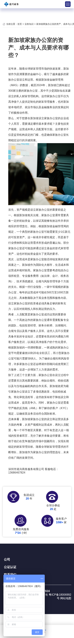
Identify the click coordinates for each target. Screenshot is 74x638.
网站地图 (65, 598)
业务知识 (29, 24)
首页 (19, 24)
